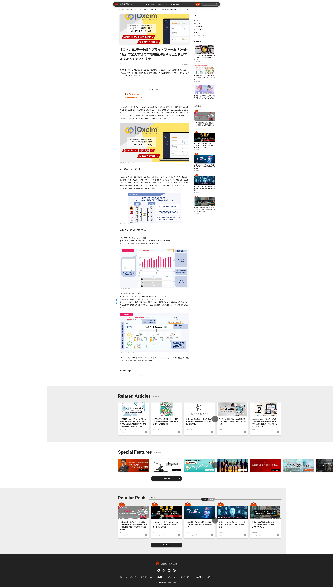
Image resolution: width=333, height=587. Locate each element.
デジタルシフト (125, 375)
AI (194, 32)
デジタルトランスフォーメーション (140, 375)
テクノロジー (197, 29)
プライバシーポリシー (186, 577)
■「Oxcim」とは (133, 94)
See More (166, 478)
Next (215, 419)
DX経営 (196, 20)
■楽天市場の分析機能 (134, 97)
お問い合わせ (171, 577)
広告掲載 (199, 577)
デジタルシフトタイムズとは (128, 577)
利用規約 (209, 577)
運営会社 (159, 577)
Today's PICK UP (184, 64)
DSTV (197, 4)
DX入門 (196, 23)
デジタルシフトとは (146, 577)
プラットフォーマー (199, 35)
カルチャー (197, 26)
